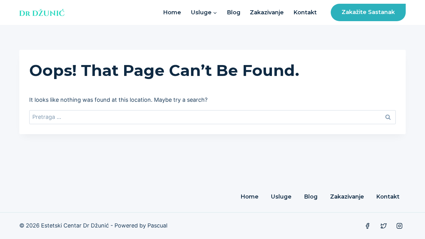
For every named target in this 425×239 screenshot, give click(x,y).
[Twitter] (383, 226)
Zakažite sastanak (368, 12)
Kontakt (305, 12)
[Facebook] (367, 226)
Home (172, 12)
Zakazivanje (267, 12)
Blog (234, 12)
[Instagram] (399, 226)
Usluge (281, 196)
